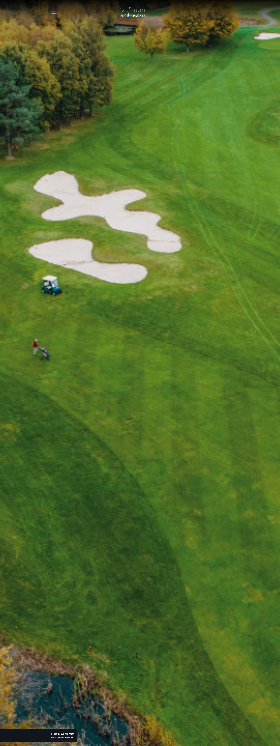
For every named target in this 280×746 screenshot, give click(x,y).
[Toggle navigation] (54, 11)
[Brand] (143, 11)
